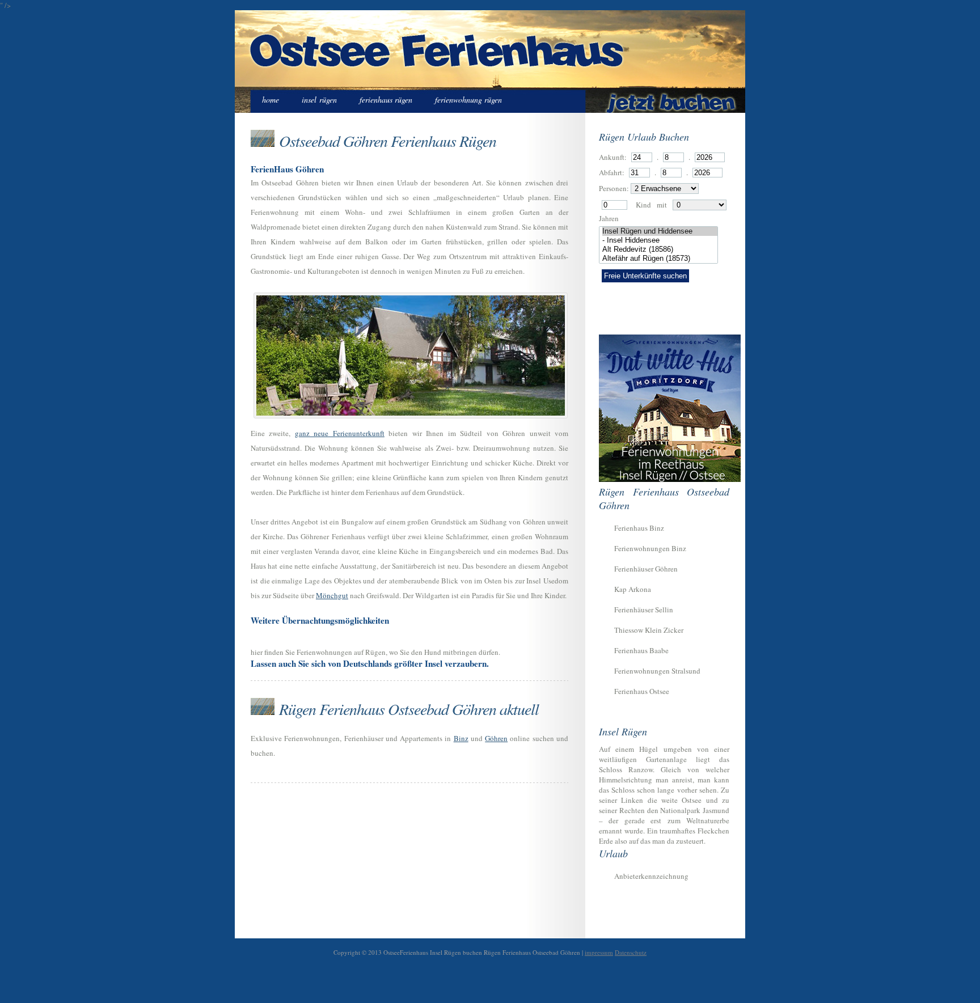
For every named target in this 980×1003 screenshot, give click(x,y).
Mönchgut (332, 595)
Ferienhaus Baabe (641, 650)
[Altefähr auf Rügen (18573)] (659, 258)
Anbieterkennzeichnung (651, 876)
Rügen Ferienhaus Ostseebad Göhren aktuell (409, 709)
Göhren (496, 738)
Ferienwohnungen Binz (650, 548)
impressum (599, 952)
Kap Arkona (632, 589)
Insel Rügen (319, 99)
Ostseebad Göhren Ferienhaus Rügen (387, 140)
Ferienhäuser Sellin (643, 609)
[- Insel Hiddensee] (659, 240)
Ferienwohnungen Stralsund (657, 671)
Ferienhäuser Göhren (646, 569)
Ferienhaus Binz (639, 528)
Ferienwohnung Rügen (468, 99)
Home (270, 99)
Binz (461, 738)
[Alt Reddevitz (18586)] (659, 249)
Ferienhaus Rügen (386, 99)
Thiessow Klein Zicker (648, 630)
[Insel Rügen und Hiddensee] (659, 231)
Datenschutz (631, 952)
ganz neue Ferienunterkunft (340, 433)
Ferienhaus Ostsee (641, 691)
